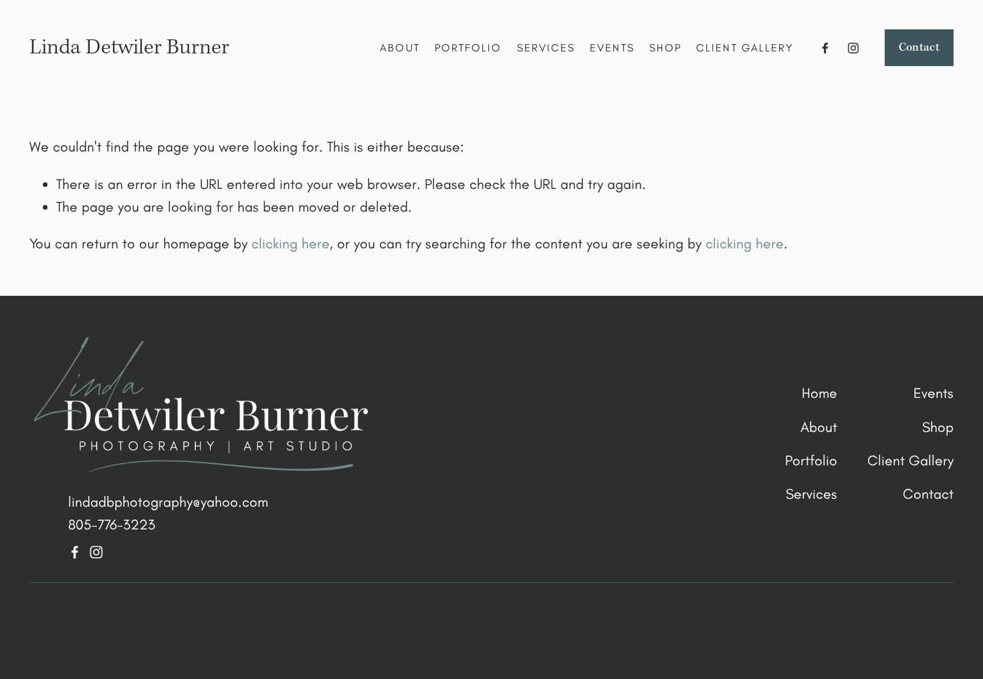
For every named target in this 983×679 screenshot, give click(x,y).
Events (612, 47)
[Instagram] (853, 48)
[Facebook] (825, 48)
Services (546, 47)
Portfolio (468, 47)
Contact (919, 47)
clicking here (290, 243)
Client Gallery (745, 47)
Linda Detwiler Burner (129, 48)
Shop (665, 47)
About (399, 47)
